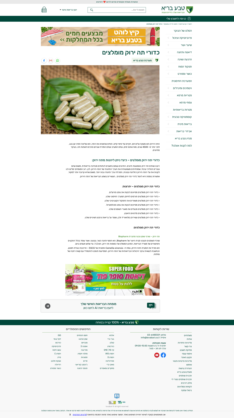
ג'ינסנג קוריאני (81, 364)
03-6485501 (153, 335)
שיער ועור (186, 45)
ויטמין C (57, 353)
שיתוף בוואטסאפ (57, 60)
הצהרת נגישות (185, 368)
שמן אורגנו (83, 339)
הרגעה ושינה (185, 59)
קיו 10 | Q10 (109, 350)
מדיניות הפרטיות (80, 414)
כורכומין (110, 346)
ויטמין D (111, 357)
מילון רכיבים (186, 383)
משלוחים (188, 335)
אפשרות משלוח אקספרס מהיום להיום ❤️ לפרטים (117, 2)
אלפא (111, 335)
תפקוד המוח (185, 66)
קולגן (112, 342)
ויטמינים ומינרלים (182, 88)
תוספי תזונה (82, 368)
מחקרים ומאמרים (107, 368)
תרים (85, 361)
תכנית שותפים (185, 375)
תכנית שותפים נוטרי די (181, 379)
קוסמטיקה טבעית (182, 116)
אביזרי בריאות (184, 131)
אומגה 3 (84, 346)
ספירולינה (110, 361)
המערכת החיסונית (182, 81)
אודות (189, 339)
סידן (59, 357)
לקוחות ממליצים (184, 386)
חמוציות (84, 357)
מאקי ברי (110, 364)
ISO (59, 335)
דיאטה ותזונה (184, 52)
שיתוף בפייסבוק (44, 60)
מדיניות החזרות (185, 342)
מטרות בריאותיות (182, 109)
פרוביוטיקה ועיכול (182, 37)
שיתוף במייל (51, 60)
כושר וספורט (185, 73)
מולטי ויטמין (82, 353)
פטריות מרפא (184, 95)
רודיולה (58, 364)
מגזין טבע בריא (183, 138)
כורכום (58, 342)
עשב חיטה (56, 350)
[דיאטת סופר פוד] (112, 280)
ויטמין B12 (109, 353)
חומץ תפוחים (82, 335)
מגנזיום (84, 342)
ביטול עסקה (186, 390)
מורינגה (84, 350)
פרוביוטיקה (56, 346)
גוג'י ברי (110, 339)
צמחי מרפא (185, 102)
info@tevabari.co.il (150, 337)
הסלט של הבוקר (183, 30)
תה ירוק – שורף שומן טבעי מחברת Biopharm (139, 236)
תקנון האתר (186, 357)
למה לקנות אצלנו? (181, 145)
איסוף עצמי (187, 353)
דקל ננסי (57, 339)
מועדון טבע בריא (184, 372)
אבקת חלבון (56, 361)
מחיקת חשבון (186, 350)
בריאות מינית (185, 124)
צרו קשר (188, 346)
